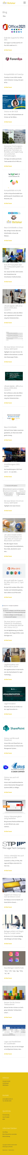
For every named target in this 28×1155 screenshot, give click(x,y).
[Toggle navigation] (25, 3)
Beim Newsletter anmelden (10, 1134)
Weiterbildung (6, 1136)
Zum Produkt (6, 1117)
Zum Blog (5, 1132)
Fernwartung (6, 1115)
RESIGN (10, 1146)
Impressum (5, 1150)
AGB (4, 1119)
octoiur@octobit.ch (8, 1099)
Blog (4, 16)
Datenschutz (11, 1150)
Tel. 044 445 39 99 (7, 1101)
